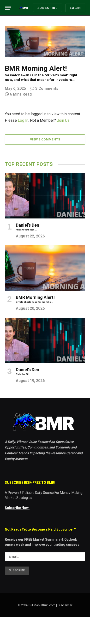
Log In (23, 120)
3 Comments (46, 88)
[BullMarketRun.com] (24, 8)
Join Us (63, 120)
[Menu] (8, 7)
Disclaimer (65, 605)
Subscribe (47, 8)
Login (75, 8)
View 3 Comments (45, 139)
